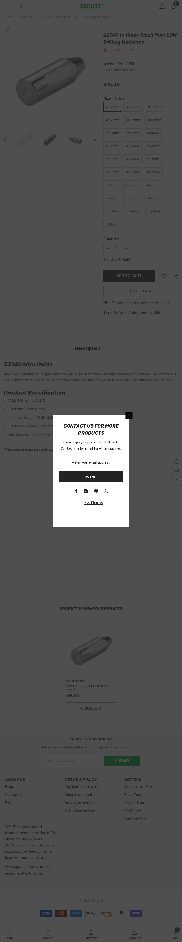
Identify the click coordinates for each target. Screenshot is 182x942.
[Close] (128, 415)
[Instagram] (86, 491)
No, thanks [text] (93, 503)
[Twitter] (106, 491)
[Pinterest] (96, 491)
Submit (91, 476)
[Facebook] (76, 491)
